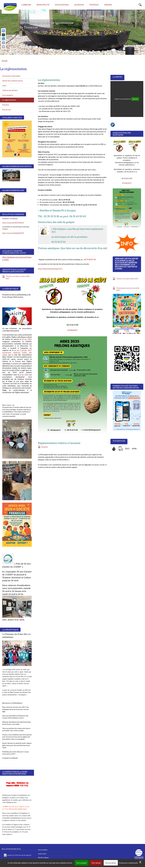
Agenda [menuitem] (108, 4)
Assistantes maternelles (11, 76)
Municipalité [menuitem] (43, 4)
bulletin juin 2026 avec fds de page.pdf (19, 855)
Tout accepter (81, 863)
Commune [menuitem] (26, 4)
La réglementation (9, 100)
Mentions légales (43, 857)
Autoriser (135, 99)
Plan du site (6, 110)
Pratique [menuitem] (94, 4)
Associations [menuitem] (62, 4)
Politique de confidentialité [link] (128, 863)
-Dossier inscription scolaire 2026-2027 (18, 277)
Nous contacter (42, 850)
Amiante (44, 447)
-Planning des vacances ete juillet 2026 (127, 289)
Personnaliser (110, 863)
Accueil (4, 61)
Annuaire (5, 105)
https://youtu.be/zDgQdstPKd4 (13, 233)
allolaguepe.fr (72, 330)
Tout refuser (96, 863)
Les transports (7, 95)
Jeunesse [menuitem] (79, 4)
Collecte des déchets (10, 90)
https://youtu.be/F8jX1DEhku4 (13, 223)
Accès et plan (42, 854)
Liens (4, 86)
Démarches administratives (12, 81)
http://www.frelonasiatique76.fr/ (50, 269)
